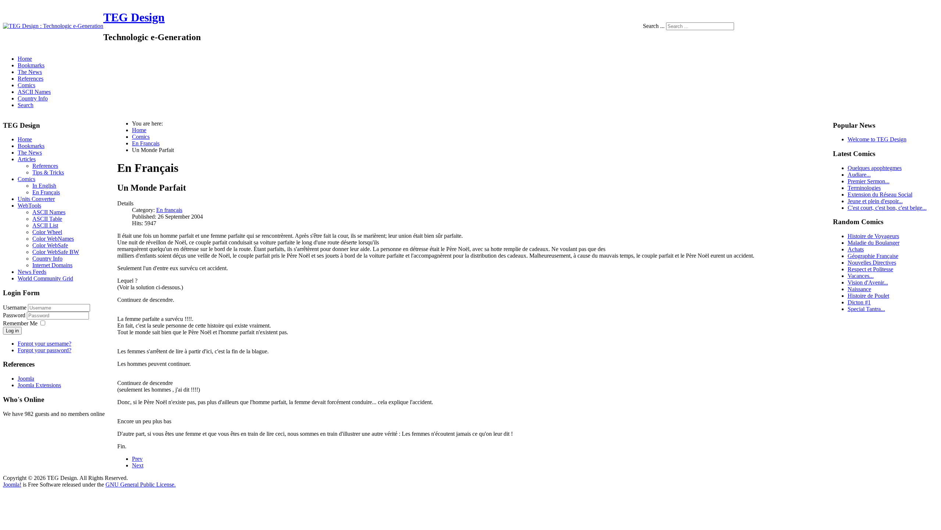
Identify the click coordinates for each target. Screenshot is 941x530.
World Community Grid (45, 278)
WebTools (29, 205)
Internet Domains (52, 265)
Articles (27, 159)
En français (169, 210)
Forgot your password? (44, 350)
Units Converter (36, 199)
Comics (26, 85)
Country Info (33, 98)
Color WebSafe (50, 245)
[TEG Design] (53, 26)
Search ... (654, 26)
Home (25, 59)
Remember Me (20, 323)
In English (44, 186)
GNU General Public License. (140, 484)
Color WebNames (53, 239)
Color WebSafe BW (55, 252)
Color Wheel (47, 232)
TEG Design (134, 17)
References (30, 78)
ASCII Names (34, 92)
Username (14, 307)
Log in (12, 330)
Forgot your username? (44, 343)
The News (30, 72)
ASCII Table (47, 219)
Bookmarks (31, 65)
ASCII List (45, 225)
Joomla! (12, 484)
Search (25, 105)
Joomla (26, 378)
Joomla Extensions (39, 385)
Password (15, 315)
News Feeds (32, 272)
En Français (46, 192)
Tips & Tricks (48, 172)
